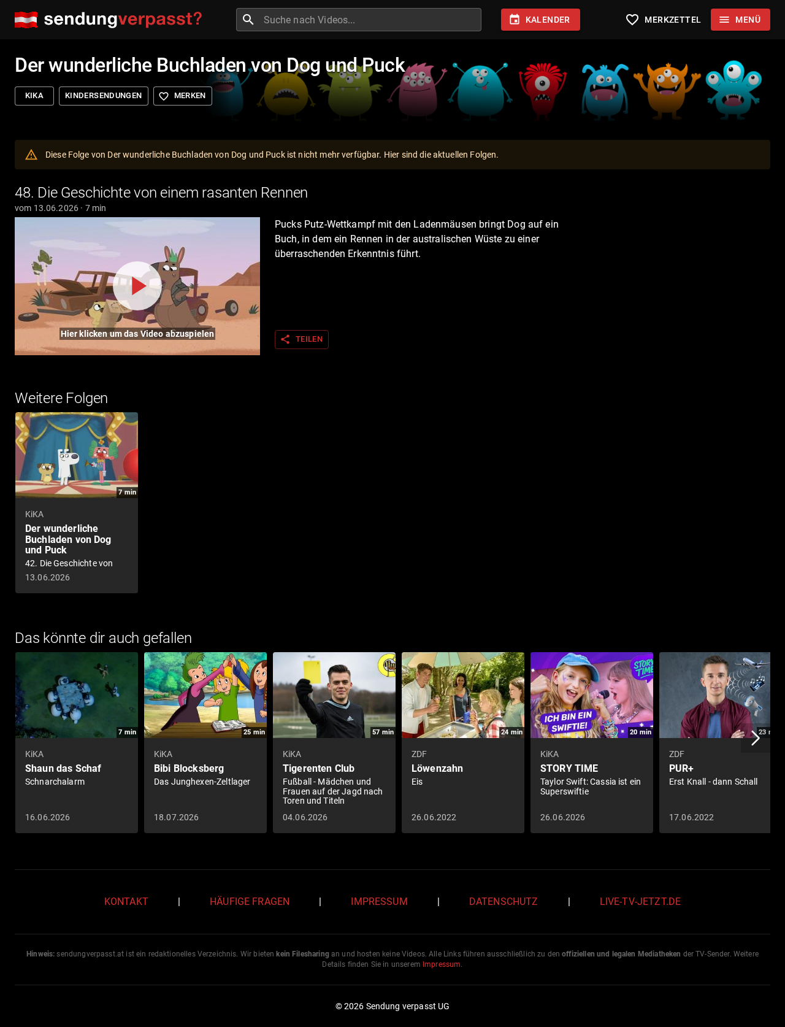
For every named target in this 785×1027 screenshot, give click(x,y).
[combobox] (371, 19)
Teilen (301, 339)
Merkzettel (663, 19)
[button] (755, 738)
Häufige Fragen (249, 901)
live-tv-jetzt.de (640, 901)
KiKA (34, 95)
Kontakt (126, 901)
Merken (182, 96)
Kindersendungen (103, 95)
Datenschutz (503, 901)
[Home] (111, 20)
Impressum (379, 901)
